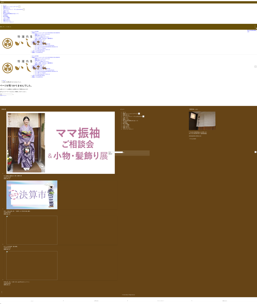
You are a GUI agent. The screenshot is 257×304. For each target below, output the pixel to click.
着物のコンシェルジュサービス (10, 6)
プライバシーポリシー (8, 22)
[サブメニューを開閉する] (19, 7)
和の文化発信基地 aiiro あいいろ (10, 13)
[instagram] (256, 27)
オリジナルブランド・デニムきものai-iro (13, 9)
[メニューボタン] (256, 30)
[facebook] (256, 25)
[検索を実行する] (13, 94)
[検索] (256, 28)
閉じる (110, 153)
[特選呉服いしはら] (24, 49)
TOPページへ (3, 95)
